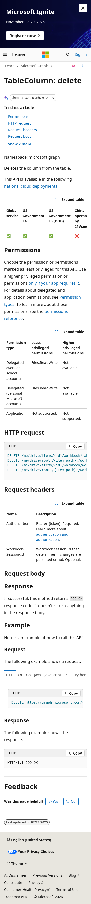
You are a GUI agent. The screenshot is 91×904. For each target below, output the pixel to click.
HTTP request (19, 123)
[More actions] (82, 66)
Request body (19, 136)
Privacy (34, 882)
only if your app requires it (54, 283)
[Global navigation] (5, 54)
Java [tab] (37, 674)
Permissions (18, 116)
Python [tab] (80, 674)
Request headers (22, 129)
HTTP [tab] (10, 674)
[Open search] (68, 54)
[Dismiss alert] (83, 8)
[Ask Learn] (74, 66)
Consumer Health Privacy (25, 889)
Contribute (13, 882)
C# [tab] (20, 674)
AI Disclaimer (15, 875)
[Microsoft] (45, 54)
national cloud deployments (30, 186)
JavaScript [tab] (52, 674)
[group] (45, 223)
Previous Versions (47, 875)
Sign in (81, 54)
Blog (72, 875)
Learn (10, 65)
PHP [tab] (68, 674)
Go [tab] (28, 674)
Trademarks (14, 896)
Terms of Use (67, 889)
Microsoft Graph (34, 65)
